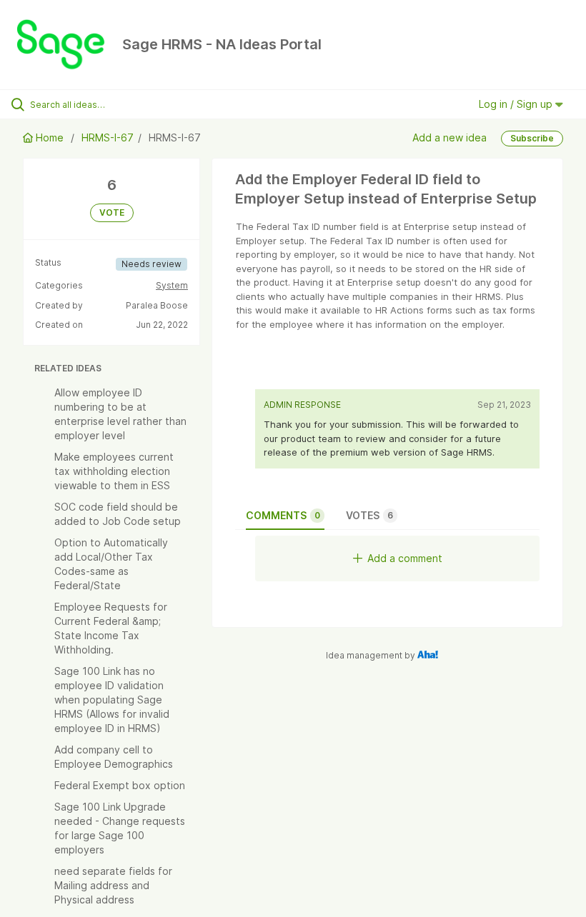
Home (49, 137)
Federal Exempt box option (119, 785)
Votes (369, 515)
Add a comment (404, 558)
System (172, 285)
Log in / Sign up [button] (517, 104)
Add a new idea (449, 137)
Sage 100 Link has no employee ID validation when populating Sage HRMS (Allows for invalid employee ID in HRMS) (111, 699)
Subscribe (532, 138)
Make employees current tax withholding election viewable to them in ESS (114, 471)
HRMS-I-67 (107, 137)
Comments (283, 515)
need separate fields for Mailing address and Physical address (113, 885)
